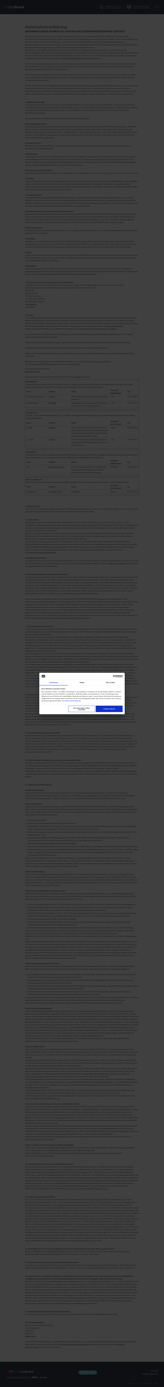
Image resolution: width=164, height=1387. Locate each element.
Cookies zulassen (109, 709)
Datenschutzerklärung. (73, 701)
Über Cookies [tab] (110, 682)
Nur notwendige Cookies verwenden (81, 708)
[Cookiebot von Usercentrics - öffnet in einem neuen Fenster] (114, 676)
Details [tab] (82, 682)
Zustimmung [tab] (53, 682)
